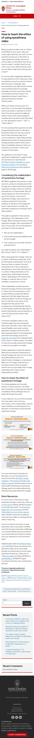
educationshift (16, 577)
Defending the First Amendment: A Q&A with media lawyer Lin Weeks (18, 644)
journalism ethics (22, 579)
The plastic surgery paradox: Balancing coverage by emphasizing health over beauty (18, 636)
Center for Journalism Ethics (15, 7)
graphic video (5, 579)
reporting (24, 580)
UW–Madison (12, 1)
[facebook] (12, 717)
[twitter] (16, 717)
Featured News (11, 575)
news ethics (17, 580)
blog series (8, 505)
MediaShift (5, 570)
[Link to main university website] (17, 692)
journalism (13, 579)
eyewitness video (26, 577)
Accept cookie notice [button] (17, 735)
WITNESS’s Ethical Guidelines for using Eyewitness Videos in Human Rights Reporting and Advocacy (15, 164)
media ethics (9, 580)
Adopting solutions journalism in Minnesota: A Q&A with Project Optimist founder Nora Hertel (17, 628)
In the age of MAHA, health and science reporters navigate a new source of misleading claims (17, 621)
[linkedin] (20, 717)
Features (19, 575)
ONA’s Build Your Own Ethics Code (13, 512)
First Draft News (16, 510)
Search (5, 600)
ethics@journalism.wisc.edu (19, 713)
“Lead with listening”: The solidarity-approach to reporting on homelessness (18, 651)
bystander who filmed (9, 338)
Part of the (17, 698)
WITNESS (9, 546)
